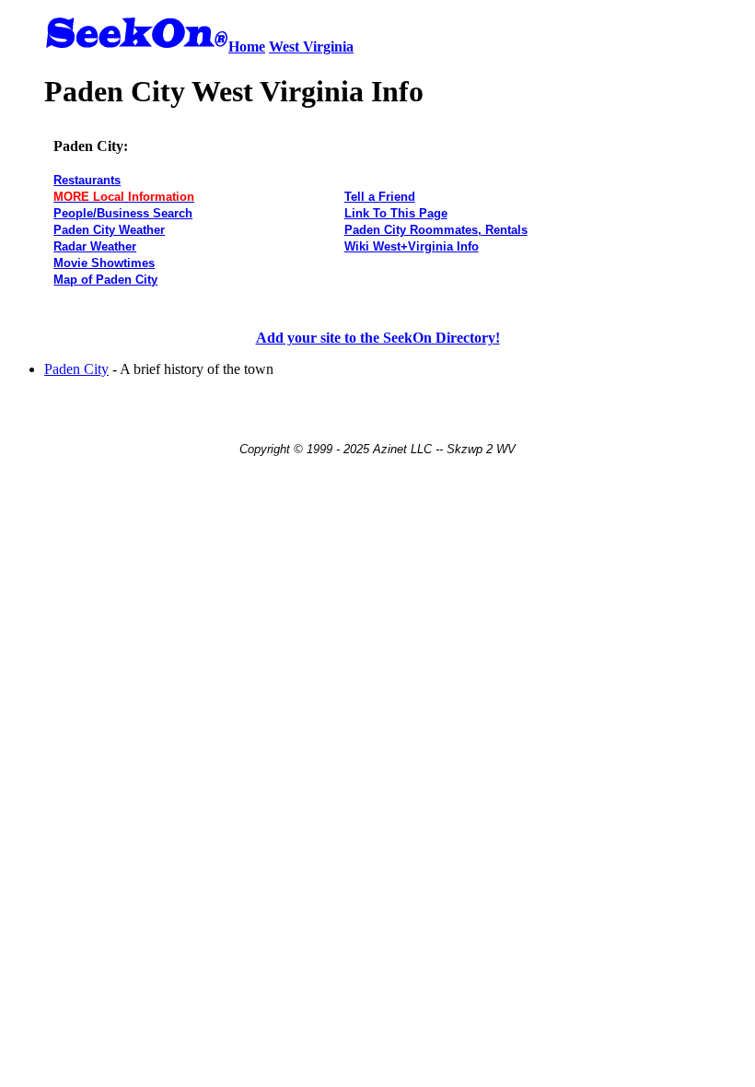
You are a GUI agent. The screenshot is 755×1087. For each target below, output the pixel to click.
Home (246, 46)
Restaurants (87, 180)
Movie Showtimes (104, 263)
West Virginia (311, 46)
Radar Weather (94, 246)
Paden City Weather (109, 230)
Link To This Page (395, 213)
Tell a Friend (379, 197)
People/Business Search (122, 213)
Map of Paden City (105, 279)
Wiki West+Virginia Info (411, 246)
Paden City (76, 369)
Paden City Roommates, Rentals (436, 230)
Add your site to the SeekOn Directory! (378, 337)
